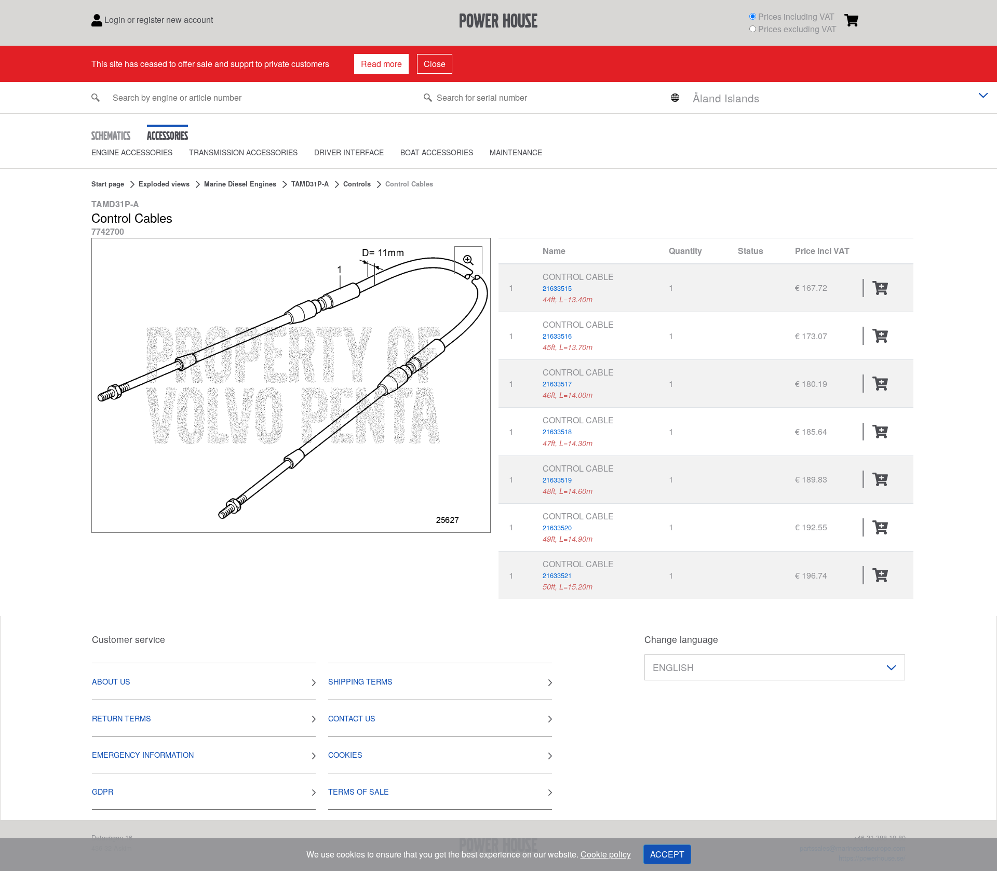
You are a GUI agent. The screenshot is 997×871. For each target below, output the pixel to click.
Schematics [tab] (110, 135)
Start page (107, 184)
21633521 (557, 575)
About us (111, 681)
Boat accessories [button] (436, 152)
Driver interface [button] (349, 152)
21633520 (557, 527)
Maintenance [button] (516, 152)
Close (435, 64)
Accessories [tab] (167, 135)
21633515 (557, 288)
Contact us (351, 718)
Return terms (121, 718)
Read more (381, 64)
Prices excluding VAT (797, 29)
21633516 (557, 336)
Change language (681, 639)
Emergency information (143, 754)
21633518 (557, 431)
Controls (357, 184)
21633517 (557, 383)
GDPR (102, 791)
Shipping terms (360, 681)
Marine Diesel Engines (240, 184)
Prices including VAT (796, 16)
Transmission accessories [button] (243, 152)
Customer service (128, 639)
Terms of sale (358, 791)
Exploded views (164, 184)
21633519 (557, 480)
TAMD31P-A (310, 184)
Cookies (345, 754)
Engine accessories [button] (131, 152)
